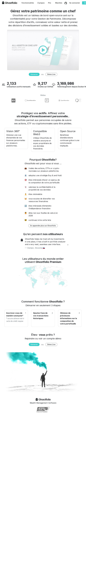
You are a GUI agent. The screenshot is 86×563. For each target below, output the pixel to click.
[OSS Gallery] (77, 100)
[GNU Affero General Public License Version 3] (43, 409)
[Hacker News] (44, 100)
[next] (68, 244)
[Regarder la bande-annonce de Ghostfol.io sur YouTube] (43, 50)
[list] (43, 245)
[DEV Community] (10, 100)
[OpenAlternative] (61, 100)
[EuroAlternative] (27, 100)
